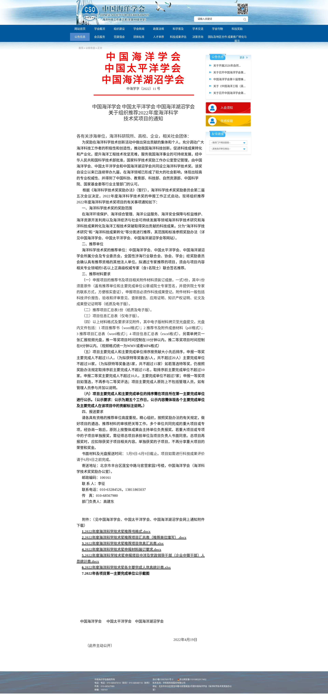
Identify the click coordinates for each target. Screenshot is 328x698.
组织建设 (119, 29)
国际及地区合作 (217, 37)
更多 (242, 57)
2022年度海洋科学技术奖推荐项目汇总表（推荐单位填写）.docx (135, 537)
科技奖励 (237, 29)
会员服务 (99, 37)
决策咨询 (197, 37)
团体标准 (138, 37)
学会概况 (99, 29)
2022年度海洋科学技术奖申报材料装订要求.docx (123, 549)
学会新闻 (138, 29)
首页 (81, 47)
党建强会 (119, 37)
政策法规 (158, 29)
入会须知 (227, 108)
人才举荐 (158, 37)
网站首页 (79, 29)
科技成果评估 (178, 37)
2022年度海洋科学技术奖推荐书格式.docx (118, 531)
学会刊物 (217, 29)
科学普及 (178, 29)
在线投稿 (227, 121)
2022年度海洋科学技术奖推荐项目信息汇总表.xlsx (124, 543)
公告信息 (79, 37)
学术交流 (197, 29)
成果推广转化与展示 (237, 38)
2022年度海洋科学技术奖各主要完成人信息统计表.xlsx (128, 567)
